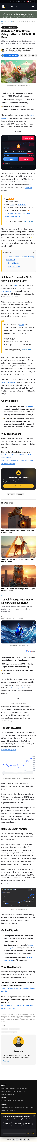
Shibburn (20, 494)
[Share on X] (21, 55)
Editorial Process (19, 1091)
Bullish (7, 1124)
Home (2, 21)
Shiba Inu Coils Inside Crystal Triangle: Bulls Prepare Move (17, 560)
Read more (7, 1061)
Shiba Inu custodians (8, 382)
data (8, 750)
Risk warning (30, 1107)
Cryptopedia (12, 1100)
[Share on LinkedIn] (29, 55)
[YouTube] (16, 1)
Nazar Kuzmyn (26, 50)
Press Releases (6, 1091)
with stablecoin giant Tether (17, 688)
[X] (24, 1)
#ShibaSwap (16, 213)
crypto (14, 285)
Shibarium (28, 188)
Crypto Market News (9, 27)
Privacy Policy (19, 1107)
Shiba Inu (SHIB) (8, 21)
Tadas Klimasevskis (19, 48)
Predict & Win (28, 138)
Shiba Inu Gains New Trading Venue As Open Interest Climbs (18, 590)
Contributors (21, 1088)
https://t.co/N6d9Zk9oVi (12, 216)
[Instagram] (21, 1)
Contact (12, 1088)
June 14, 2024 (26, 350)
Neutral (28, 1124)
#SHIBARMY (22, 205)
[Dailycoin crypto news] (10, 6)
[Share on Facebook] (25, 55)
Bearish (18, 1124)
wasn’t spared (6, 291)
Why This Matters (14, 267)
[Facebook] (13, 1)
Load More (18, 1072)
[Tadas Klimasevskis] (3, 50)
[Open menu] (33, 6)
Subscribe (18, 486)
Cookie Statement (7, 1107)
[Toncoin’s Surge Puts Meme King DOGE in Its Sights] (18, 1041)
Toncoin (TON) (14, 1029)
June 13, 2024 (28, 221)
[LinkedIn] (19, 1)
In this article (7, 252)
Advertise (4, 1088)
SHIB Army (10, 494)
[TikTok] (11, 1)
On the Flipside (13, 263)
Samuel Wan (6, 615)
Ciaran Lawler (12, 50)
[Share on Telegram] (33, 55)
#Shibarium (8, 213)
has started (29, 406)
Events (3, 1100)
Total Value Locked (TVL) (9, 1032)
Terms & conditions (8, 1111)
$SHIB (12, 205)
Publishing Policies (7, 1094)
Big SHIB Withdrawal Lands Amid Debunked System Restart (17, 531)
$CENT (28, 213)
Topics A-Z (21, 1100)
